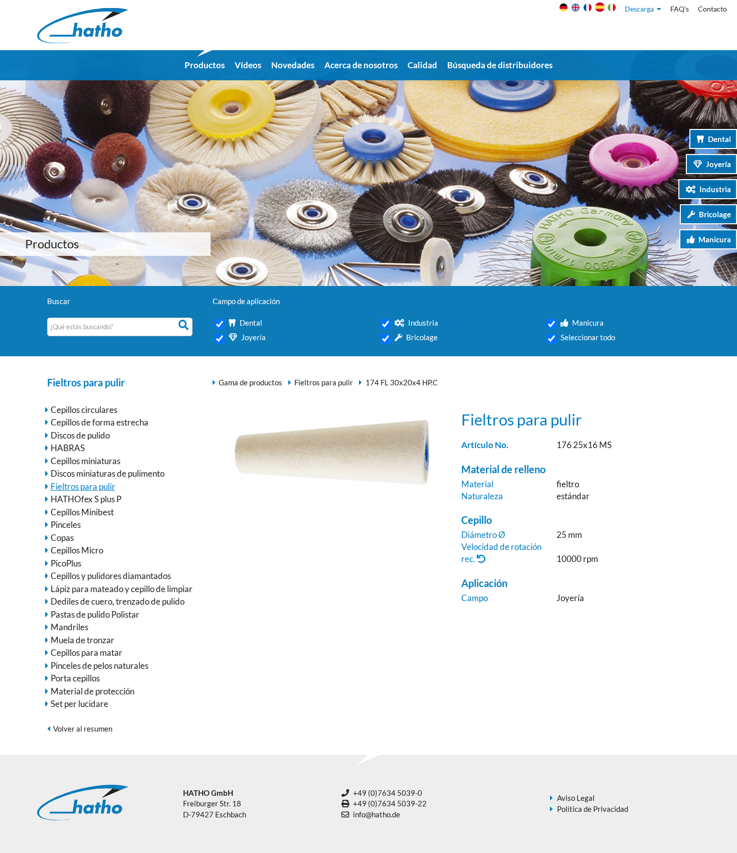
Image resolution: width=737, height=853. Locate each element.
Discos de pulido (80, 435)
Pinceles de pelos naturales (99, 665)
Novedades (292, 65)
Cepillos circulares (84, 409)
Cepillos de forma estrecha (99, 422)
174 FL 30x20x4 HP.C (401, 382)
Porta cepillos (75, 678)
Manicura (714, 239)
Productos (205, 65)
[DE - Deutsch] (562, 10)
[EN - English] (574, 10)
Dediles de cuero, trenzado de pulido (118, 601)
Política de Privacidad (592, 808)
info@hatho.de (376, 814)
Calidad (422, 65)
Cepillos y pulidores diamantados (111, 576)
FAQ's (679, 9)
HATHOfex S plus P (86, 499)
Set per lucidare (79, 703)
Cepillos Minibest (82, 512)
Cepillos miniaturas (85, 461)
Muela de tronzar (82, 640)
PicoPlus (66, 563)
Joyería (718, 164)
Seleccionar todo (588, 337)
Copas (62, 537)
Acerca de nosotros (361, 65)
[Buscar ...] (184, 325)
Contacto (712, 9)
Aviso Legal (576, 797)
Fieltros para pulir (83, 486)
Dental (719, 139)
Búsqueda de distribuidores (499, 65)
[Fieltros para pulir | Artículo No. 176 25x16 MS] (332, 494)
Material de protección (92, 691)
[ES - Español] (598, 10)
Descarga (641, 9)
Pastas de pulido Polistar (95, 614)
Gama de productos (250, 382)
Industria (715, 189)
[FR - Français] (586, 10)
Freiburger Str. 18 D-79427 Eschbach (214, 803)
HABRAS (68, 448)
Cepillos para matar (86, 652)
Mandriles (69, 627)
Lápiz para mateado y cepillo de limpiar (122, 589)
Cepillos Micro (77, 550)
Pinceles (66, 524)
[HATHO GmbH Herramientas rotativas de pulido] (82, 40)
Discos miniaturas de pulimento (107, 473)
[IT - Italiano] (610, 10)
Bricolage (715, 214)
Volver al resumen (82, 728)
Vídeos (248, 65)
